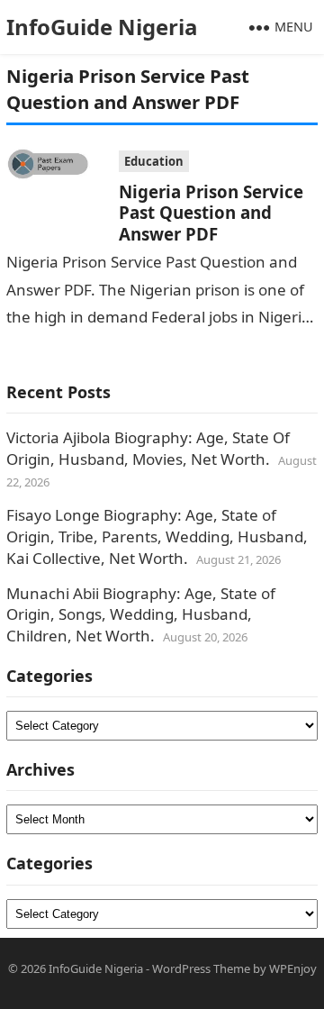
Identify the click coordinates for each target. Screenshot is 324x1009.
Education (154, 161)
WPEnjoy (293, 968)
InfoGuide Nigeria (102, 26)
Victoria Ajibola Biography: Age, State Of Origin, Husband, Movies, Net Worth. (148, 448)
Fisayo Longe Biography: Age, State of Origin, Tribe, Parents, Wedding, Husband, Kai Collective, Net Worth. (157, 536)
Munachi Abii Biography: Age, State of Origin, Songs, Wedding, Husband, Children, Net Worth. (140, 615)
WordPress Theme (201, 968)
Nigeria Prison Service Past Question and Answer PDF (211, 212)
